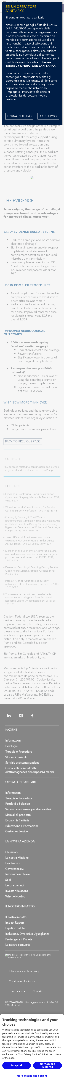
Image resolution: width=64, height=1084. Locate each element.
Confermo (48, 116)
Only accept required (47, 1065)
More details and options (32, 1075)
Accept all (16, 1065)
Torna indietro (19, 116)
